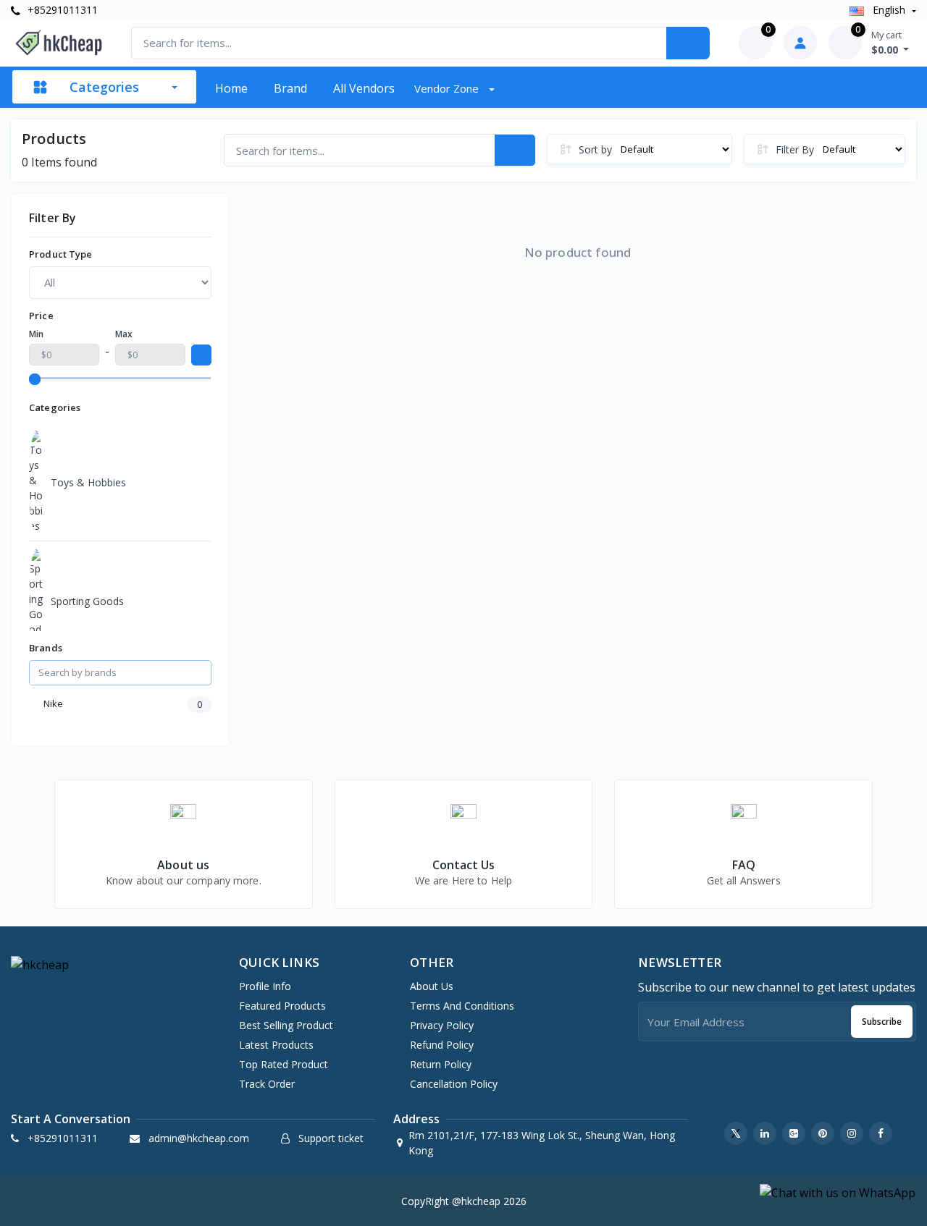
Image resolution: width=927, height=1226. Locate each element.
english (889, 10)
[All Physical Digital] (120, 282)
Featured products (282, 1005)
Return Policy (440, 1064)
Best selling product (286, 1025)
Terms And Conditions (462, 1005)
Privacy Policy (442, 1025)
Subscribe (882, 1021)
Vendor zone (448, 88)
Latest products (276, 1045)
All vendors (364, 88)
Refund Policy (442, 1045)
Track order (267, 1084)
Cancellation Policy (454, 1084)
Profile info (265, 986)
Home (231, 88)
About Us (431, 986)
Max (124, 334)
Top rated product (283, 1064)
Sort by (595, 149)
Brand (290, 88)
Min (36, 334)
